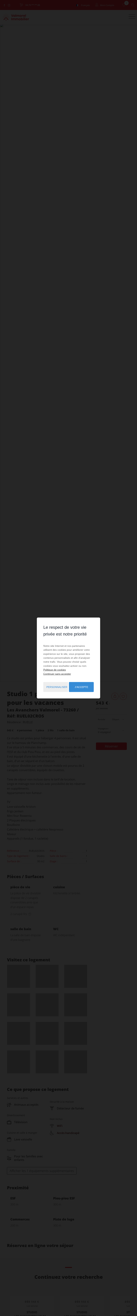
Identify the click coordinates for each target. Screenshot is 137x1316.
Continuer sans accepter (57, 673)
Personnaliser (56, 687)
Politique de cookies (54, 669)
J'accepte (81, 687)
